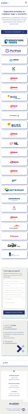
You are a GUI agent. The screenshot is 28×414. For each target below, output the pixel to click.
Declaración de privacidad (14, 410)
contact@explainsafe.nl (11, 343)
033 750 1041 (8, 327)
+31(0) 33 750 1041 (14, 393)
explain (14, 404)
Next (24, 363)
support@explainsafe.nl (11, 328)
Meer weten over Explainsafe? (13, 32)
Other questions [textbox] (8, 299)
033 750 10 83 (8, 341)
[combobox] (14, 299)
